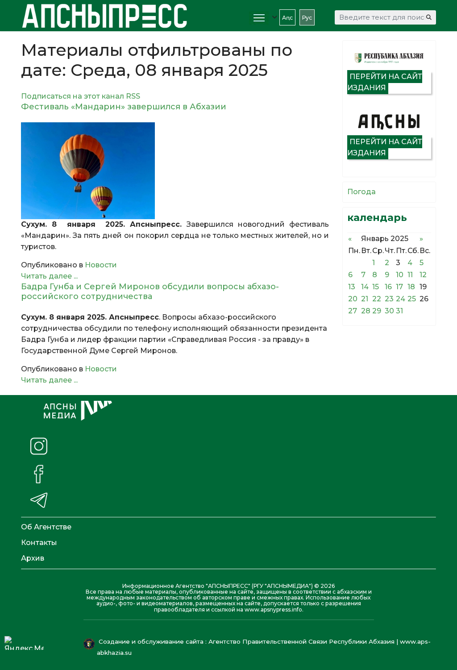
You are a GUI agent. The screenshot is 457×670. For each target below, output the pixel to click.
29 (376, 311)
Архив (32, 558)
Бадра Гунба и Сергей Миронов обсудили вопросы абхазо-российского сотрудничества (150, 291)
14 (365, 287)
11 (410, 274)
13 (351, 287)
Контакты (39, 542)
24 (400, 299)
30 (389, 311)
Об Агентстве (46, 527)
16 (388, 287)
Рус (307, 17)
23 (389, 299)
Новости (101, 265)
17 (399, 287)
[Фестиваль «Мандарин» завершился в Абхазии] (175, 170)
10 (399, 274)
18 (411, 287)
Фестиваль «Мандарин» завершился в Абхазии (123, 107)
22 (376, 299)
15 (375, 287)
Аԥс (287, 17)
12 (423, 274)
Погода (361, 191)
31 (399, 311)
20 (352, 299)
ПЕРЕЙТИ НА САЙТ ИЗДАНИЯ (384, 82)
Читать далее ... (49, 276)
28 (365, 311)
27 (352, 311)
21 (364, 299)
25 (411, 299)
